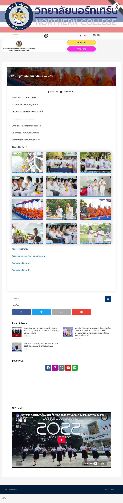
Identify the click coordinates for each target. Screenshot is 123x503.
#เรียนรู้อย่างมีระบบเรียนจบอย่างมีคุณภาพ (29, 256)
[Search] (108, 299)
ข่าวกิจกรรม (54, 91)
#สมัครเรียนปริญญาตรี (21, 263)
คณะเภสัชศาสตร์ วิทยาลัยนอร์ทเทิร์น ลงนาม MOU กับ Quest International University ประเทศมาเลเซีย (41, 330)
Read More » (27, 336)
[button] (21, 312)
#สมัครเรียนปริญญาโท (21, 270)
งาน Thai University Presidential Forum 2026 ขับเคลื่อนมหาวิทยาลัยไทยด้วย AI (41, 344)
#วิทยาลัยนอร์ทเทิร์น (20, 249)
